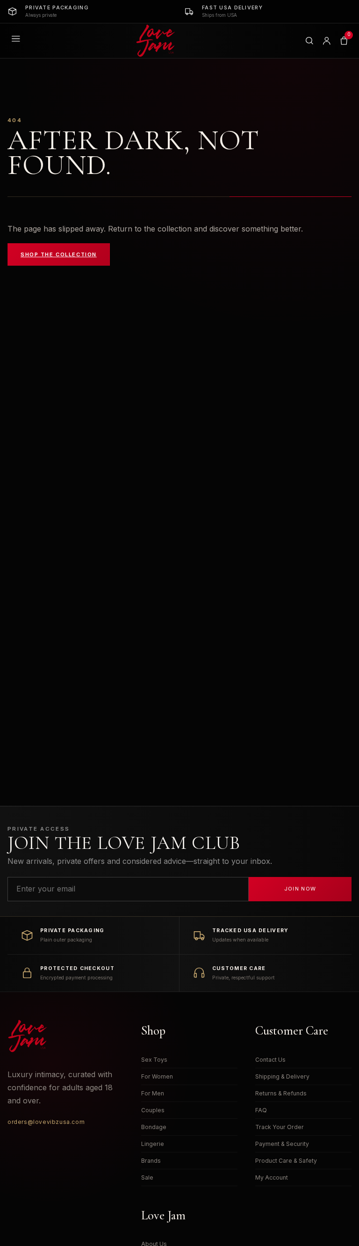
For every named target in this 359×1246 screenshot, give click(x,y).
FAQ (261, 1110)
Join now (300, 888)
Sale (147, 1177)
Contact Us (270, 1059)
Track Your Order (279, 1126)
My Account (271, 1177)
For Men (152, 1093)
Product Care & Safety (286, 1160)
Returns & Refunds (281, 1093)
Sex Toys (154, 1059)
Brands (151, 1160)
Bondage (153, 1126)
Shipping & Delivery (282, 1076)
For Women (157, 1076)
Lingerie (152, 1143)
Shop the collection (59, 254)
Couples (153, 1110)
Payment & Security (282, 1143)
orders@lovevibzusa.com (46, 1121)
